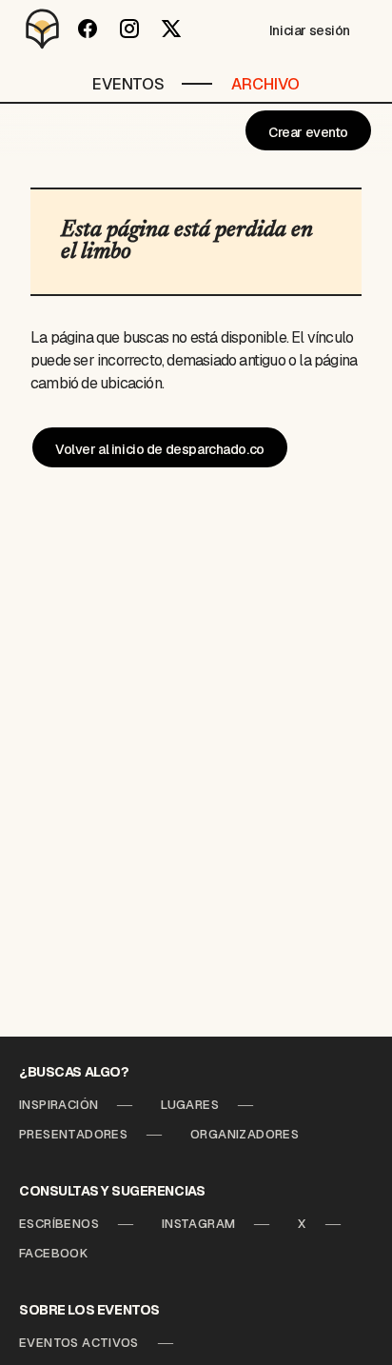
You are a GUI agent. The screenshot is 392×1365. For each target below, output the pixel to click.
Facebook (53, 1253)
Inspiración (58, 1105)
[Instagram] (129, 28)
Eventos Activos (79, 1343)
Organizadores (244, 1134)
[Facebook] (87, 28)
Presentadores (73, 1134)
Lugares (190, 1105)
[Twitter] (171, 28)
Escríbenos (59, 1224)
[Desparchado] (43, 28)
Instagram (199, 1224)
